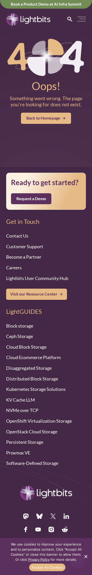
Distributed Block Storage (32, 378)
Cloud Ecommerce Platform (33, 357)
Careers (14, 267)
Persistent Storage (24, 442)
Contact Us (17, 235)
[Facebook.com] (26, 529)
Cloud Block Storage (26, 346)
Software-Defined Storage (32, 463)
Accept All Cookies (47, 567)
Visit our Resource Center (33, 294)
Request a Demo (31, 198)
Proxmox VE (18, 452)
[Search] (69, 19)
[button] (81, 19)
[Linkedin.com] (66, 516)
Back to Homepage (43, 118)
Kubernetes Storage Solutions (36, 389)
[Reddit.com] (65, 529)
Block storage (19, 325)
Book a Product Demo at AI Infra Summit (46, 4)
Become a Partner (23, 256)
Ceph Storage (19, 336)
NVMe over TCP (22, 410)
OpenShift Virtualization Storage (39, 420)
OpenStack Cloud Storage (31, 431)
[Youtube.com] (38, 529)
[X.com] (53, 516)
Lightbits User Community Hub (37, 278)
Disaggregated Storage (29, 368)
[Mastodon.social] (26, 516)
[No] (85, 556)
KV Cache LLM (20, 399)
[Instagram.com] (51, 529)
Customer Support (24, 246)
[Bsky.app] (39, 516)
